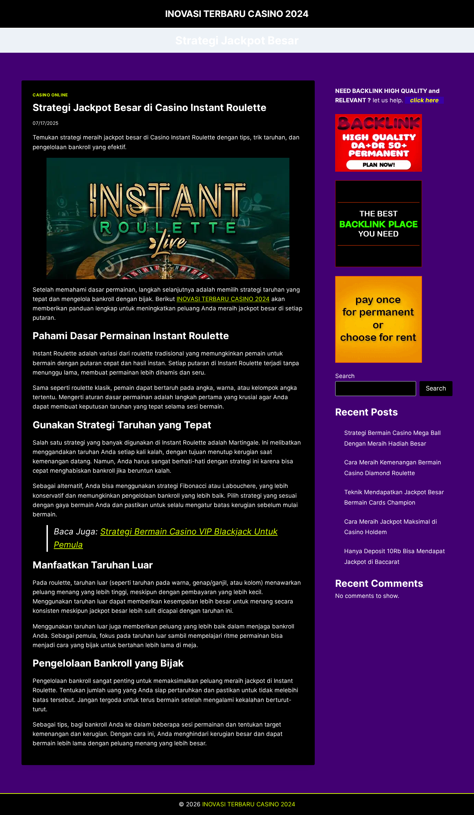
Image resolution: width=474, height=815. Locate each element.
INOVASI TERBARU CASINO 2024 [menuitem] (223, 298)
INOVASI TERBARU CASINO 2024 (248, 804)
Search (345, 375)
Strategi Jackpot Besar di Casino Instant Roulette (149, 107)
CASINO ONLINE (50, 94)
